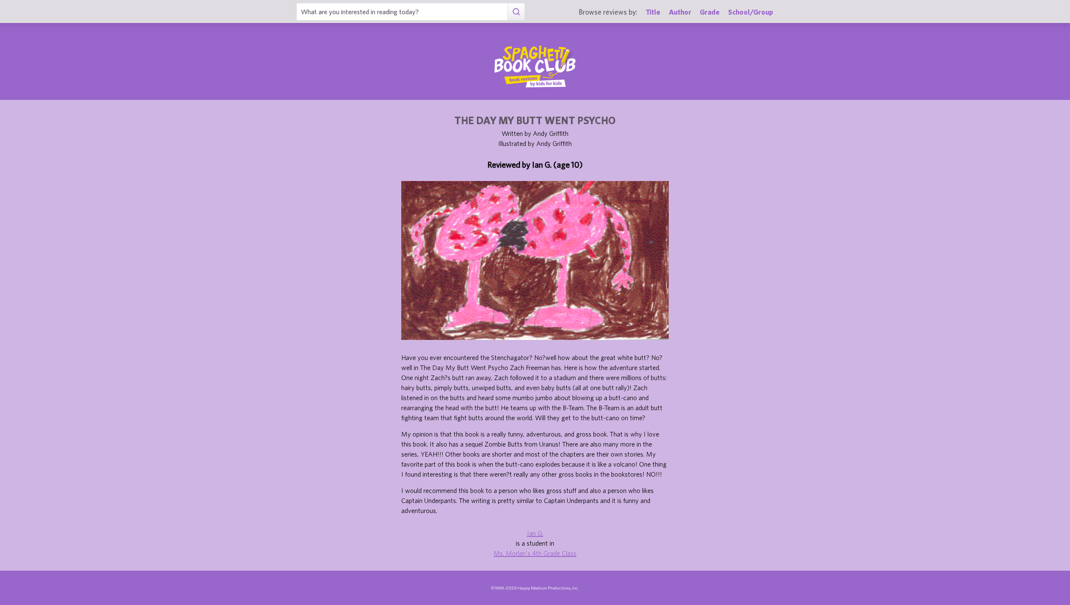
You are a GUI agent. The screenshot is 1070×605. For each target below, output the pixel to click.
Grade (710, 12)
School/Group (750, 12)
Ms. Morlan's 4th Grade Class (535, 553)
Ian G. (535, 533)
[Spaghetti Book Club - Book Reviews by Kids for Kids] (535, 66)
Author (680, 12)
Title (653, 12)
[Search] (516, 11)
